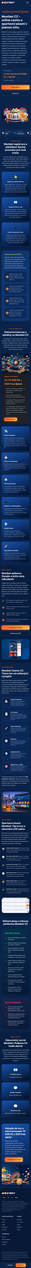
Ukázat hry (15, 93)
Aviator (19, 1229)
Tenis (3, 1222)
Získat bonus (15, 87)
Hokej (3, 1224)
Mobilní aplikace (6, 1239)
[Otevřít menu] (27, 2)
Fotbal (3, 1219)
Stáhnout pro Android (15, 627)
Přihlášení (10, 1265)
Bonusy (4, 1237)
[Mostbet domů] (8, 2)
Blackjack (19, 1227)
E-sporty (4, 1229)
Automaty (19, 1219)
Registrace (5, 1242)
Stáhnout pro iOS (15, 633)
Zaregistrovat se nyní (14, 1159)
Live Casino (20, 1222)
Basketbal (4, 1227)
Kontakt (4, 1244)
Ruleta (18, 1224)
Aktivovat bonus (10, 419)
